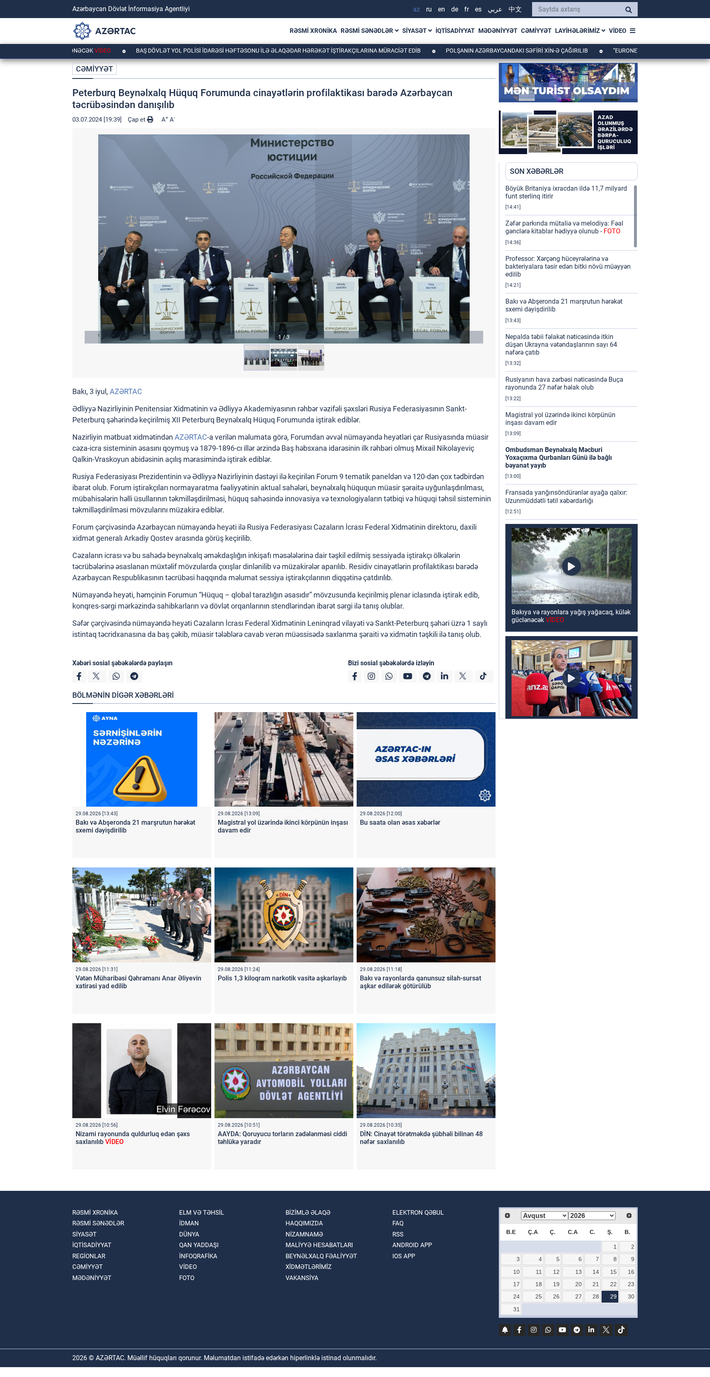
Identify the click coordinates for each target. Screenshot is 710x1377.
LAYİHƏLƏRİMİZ (578, 31)
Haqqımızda (304, 1223)
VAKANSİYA (302, 1278)
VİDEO (617, 31)
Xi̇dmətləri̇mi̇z (309, 1267)
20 (578, 1284)
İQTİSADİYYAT (455, 31)
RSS (397, 1234)
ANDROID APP (412, 1245)
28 (595, 1296)
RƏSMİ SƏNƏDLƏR (368, 31)
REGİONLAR (88, 1256)
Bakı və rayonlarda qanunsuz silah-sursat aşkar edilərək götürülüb (420, 982)
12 (556, 1272)
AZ (416, 9)
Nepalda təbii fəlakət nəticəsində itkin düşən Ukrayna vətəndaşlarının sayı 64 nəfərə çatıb (561, 344)
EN (441, 9)
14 (595, 1272)
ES (478, 9)
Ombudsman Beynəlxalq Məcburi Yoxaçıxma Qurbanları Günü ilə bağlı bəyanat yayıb (558, 457)
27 (578, 1296)
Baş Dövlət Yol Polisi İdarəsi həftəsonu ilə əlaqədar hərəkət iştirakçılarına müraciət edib (215, 50)
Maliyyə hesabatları (319, 1245)
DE (454, 9)
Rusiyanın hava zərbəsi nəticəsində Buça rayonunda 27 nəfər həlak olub (564, 383)
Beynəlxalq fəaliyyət (321, 1256)
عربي (495, 9)
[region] (571, 452)
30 (631, 1296)
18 (538, 1284)
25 (538, 1296)
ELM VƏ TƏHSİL (201, 1212)
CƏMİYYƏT (536, 31)
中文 (515, 9)
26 (556, 1296)
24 (516, 1296)
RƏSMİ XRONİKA (313, 31)
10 (516, 1272)
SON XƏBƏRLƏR (536, 171)
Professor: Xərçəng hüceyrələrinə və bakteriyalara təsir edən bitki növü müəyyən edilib (568, 266)
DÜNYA (189, 1234)
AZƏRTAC (126, 391)
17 (516, 1284)
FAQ (397, 1223)
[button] (284, 239)
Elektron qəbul (418, 1212)
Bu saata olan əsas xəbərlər (400, 822)
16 (631, 1272)
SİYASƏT (415, 31)
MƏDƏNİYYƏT (497, 31)
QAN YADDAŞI (199, 1245)
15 (613, 1272)
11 (539, 1272)
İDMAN (189, 1223)
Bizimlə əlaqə (308, 1212)
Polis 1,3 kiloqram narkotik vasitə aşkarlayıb (282, 978)
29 (613, 1296)
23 (631, 1284)
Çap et (137, 119)
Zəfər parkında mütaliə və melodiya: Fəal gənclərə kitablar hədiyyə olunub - (564, 227)
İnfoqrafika (198, 1256)
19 (556, 1284)
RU (429, 9)
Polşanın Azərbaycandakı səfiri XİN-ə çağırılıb (453, 50)
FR (466, 9)
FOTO (186, 1278)
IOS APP (403, 1256)
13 (578, 1272)
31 (516, 1309)
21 (595, 1284)
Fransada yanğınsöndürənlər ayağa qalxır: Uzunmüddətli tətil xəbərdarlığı (566, 496)
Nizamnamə (304, 1234)
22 (613, 1284)
